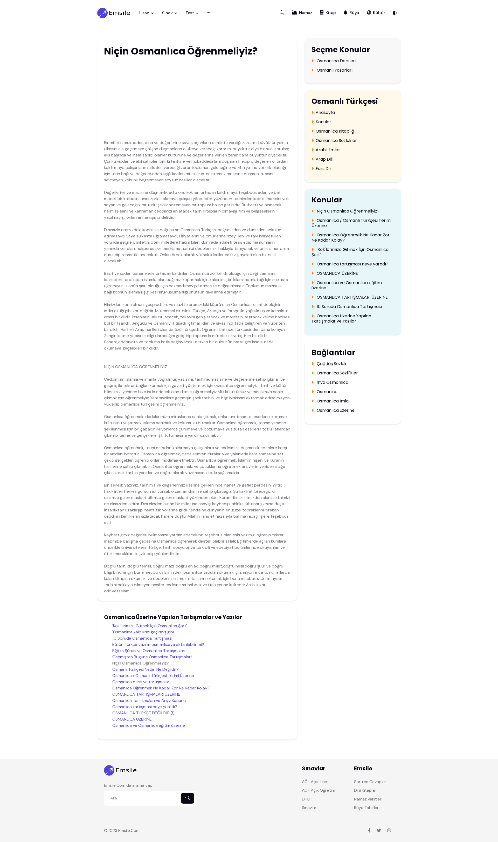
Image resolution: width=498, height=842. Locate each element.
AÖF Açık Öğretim (318, 790)
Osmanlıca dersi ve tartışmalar (140, 681)
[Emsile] (114, 13)
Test (189, 13)
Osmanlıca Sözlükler (336, 140)
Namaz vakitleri (368, 799)
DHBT (307, 799)
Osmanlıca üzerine (335, 410)
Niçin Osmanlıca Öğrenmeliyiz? (347, 211)
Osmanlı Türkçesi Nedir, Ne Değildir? (145, 669)
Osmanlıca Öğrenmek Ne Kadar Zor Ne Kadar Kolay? (161, 688)
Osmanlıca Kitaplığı (335, 131)
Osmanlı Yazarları (334, 70)
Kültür (379, 12)
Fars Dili (323, 168)
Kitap (331, 12)
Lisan (144, 13)
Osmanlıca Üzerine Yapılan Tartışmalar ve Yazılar (341, 318)
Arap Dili (324, 159)
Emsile (124, 830)
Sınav (167, 13)
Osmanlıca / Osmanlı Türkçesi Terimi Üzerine (153, 675)
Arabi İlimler (328, 150)
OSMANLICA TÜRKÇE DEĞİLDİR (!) (143, 713)
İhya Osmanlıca (332, 382)
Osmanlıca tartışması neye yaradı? (144, 706)
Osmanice (326, 391)
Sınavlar (309, 807)
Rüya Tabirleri (366, 807)
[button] (281, 13)
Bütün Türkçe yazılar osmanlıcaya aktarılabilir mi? (158, 644)
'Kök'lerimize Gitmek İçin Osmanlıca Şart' (149, 625)
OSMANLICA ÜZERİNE (132, 719)
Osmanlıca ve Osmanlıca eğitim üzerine (148, 725)
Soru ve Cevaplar (370, 781)
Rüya (354, 12)
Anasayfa (325, 112)
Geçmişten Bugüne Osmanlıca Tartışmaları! (152, 657)
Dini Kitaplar (365, 790)
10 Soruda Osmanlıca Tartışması (142, 638)
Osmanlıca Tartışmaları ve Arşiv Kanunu (149, 700)
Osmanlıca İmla (332, 401)
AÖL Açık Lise (314, 781)
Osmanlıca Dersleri (336, 61)
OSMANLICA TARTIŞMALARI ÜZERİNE (146, 694)
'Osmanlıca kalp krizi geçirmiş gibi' (143, 632)
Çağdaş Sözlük (331, 363)
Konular (323, 122)
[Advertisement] (175, 99)
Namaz (305, 12)
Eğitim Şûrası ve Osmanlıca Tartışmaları (148, 650)
